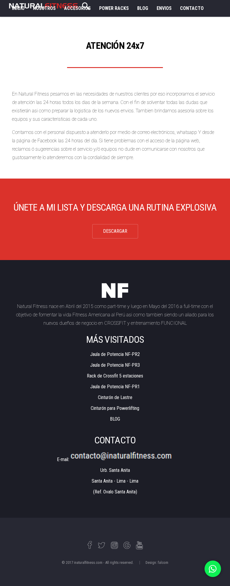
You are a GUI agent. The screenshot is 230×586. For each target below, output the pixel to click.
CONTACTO (192, 8)
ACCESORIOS (77, 8)
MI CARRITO (24, 25)
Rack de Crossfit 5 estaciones (115, 376)
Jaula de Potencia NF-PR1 (115, 386)
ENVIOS (164, 8)
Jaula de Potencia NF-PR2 (115, 354)
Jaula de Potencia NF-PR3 (115, 365)
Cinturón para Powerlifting (115, 408)
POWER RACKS (114, 8)
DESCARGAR (115, 231)
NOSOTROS (44, 8)
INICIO (18, 8)
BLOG (142, 8)
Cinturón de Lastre (115, 397)
